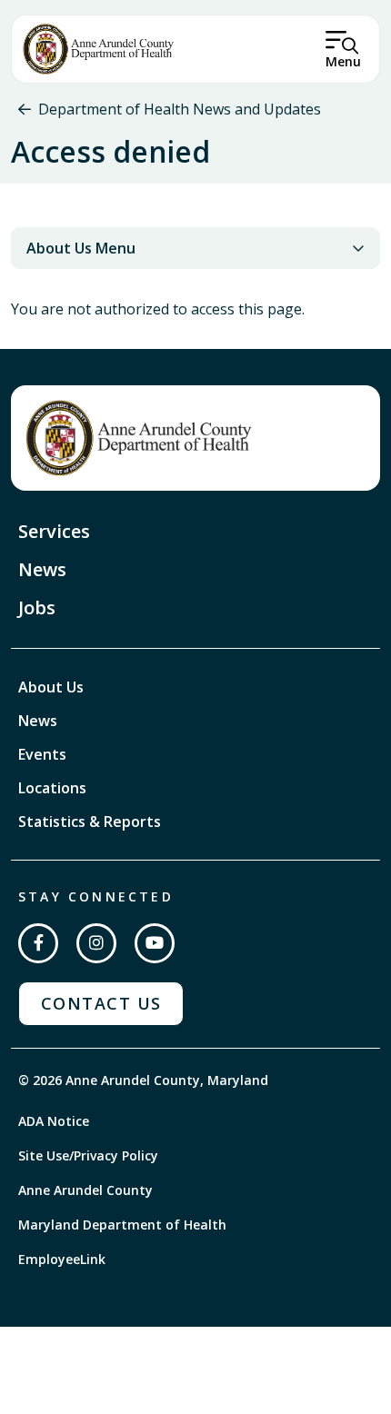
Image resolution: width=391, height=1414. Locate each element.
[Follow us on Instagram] (96, 943)
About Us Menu (80, 248)
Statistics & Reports (89, 821)
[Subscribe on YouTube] (155, 943)
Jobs (36, 607)
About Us (51, 687)
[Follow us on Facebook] (38, 943)
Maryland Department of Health (122, 1224)
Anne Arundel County (85, 1190)
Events (42, 754)
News (42, 569)
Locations (52, 788)
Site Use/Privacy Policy (88, 1155)
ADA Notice (53, 1121)
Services (54, 531)
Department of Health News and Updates (179, 109)
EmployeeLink (61, 1259)
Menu (343, 61)
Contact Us (101, 1003)
